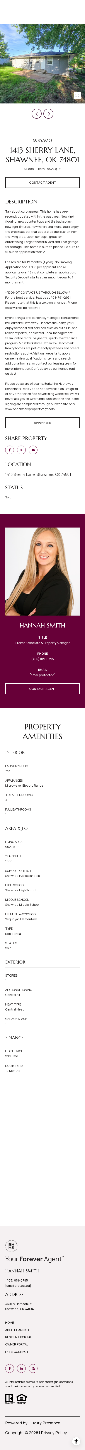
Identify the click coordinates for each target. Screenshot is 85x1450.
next (48, 114)
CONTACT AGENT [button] (42, 689)
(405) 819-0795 (42, 659)
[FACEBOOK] (9, 1368)
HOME (9, 1322)
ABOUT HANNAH (17, 1330)
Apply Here (42, 423)
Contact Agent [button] (42, 182)
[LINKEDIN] (21, 1368)
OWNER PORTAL (16, 1344)
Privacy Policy (54, 1432)
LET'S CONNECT (17, 1351)
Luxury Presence (44, 1422)
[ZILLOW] (33, 1368)
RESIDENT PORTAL (18, 1337)
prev (37, 114)
